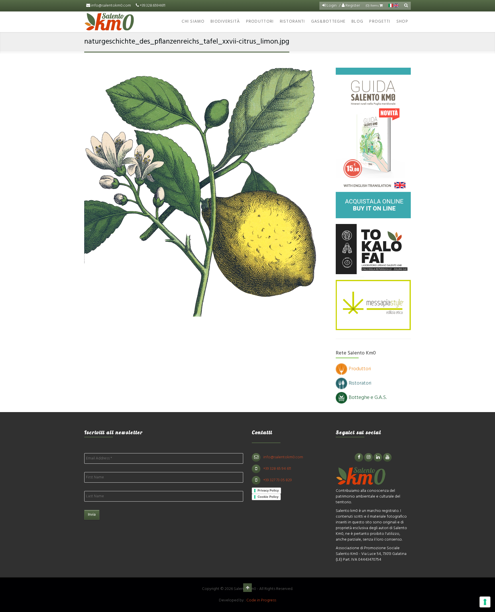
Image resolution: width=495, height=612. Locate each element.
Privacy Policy (268, 490)
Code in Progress (261, 600)
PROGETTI (379, 21)
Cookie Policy (268, 497)
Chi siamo (193, 21)
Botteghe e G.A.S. (368, 397)
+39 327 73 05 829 (277, 480)
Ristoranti (292, 21)
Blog (357, 21)
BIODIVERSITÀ (225, 21)
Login (331, 5)
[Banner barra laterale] (373, 143)
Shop (402, 21)
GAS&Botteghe (328, 21)
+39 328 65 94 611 (277, 468)
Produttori (260, 21)
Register (352, 5)
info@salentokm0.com (111, 5)
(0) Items (373, 6)
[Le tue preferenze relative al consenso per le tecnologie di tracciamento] (485, 602)
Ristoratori (360, 383)
